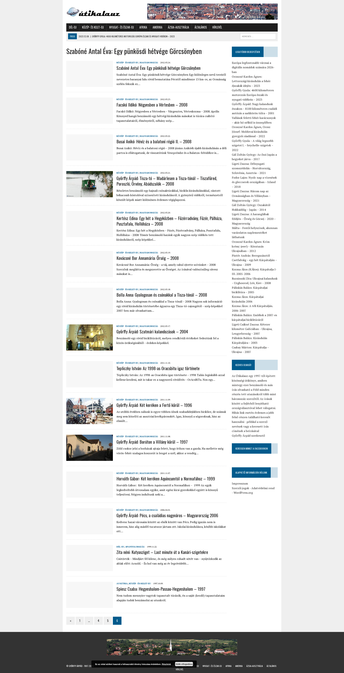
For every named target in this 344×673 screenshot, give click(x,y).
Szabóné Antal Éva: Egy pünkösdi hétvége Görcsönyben (158, 68)
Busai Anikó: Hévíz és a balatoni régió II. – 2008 (154, 141)
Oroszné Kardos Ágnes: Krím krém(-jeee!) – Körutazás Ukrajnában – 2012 (251, 246)
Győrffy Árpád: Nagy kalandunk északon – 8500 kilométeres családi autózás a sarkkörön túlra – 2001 (254, 108)
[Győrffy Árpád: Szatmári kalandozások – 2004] (89, 348)
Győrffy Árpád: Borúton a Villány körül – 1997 (152, 441)
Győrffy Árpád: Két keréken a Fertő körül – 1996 (154, 405)
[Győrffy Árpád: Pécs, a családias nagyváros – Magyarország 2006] (89, 532)
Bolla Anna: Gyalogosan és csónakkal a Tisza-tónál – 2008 (161, 294)
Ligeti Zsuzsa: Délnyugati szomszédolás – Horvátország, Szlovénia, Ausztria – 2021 (251, 168)
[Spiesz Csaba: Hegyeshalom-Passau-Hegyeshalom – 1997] (89, 605)
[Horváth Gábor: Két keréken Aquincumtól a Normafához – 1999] (89, 495)
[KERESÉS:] (258, 36)
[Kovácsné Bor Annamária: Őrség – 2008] (89, 275)
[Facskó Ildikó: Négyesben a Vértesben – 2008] (89, 121)
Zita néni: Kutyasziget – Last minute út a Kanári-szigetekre (162, 552)
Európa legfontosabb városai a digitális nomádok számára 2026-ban (253, 67)
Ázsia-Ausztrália (178, 27)
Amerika (157, 27)
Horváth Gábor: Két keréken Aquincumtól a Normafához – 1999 (165, 478)
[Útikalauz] (99, 11)
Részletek (166, 664)
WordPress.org (243, 493)
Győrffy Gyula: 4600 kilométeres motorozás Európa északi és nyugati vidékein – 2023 (253, 94)
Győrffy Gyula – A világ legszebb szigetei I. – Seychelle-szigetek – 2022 (252, 145)
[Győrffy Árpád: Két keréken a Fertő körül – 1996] (89, 422)
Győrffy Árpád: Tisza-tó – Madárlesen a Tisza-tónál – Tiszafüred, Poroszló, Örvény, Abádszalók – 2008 (166, 181)
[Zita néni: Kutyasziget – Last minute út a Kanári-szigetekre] (89, 569)
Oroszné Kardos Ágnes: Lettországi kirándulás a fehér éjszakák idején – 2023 (251, 81)
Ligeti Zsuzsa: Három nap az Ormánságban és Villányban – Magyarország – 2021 (251, 195)
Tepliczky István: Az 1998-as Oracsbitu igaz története (158, 368)
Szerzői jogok (240, 488)
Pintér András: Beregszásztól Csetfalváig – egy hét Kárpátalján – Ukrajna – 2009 (254, 260)
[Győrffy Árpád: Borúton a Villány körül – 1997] (89, 458)
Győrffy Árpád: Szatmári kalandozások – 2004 (152, 331)
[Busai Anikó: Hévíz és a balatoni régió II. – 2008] (89, 158)
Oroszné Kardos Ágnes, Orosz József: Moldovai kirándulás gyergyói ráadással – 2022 (251, 131)
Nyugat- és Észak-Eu (121, 27)
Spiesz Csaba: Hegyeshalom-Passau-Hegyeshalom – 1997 (160, 588)
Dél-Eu (73, 27)
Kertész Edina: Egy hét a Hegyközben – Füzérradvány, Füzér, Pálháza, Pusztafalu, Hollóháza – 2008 (169, 221)
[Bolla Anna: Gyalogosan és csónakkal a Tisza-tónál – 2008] (89, 311)
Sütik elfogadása (184, 664)
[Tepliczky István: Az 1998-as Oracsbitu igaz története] (89, 385)
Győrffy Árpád (75, 665)
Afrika (143, 27)
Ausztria (122, 583)
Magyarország (149, 62)
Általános (201, 27)
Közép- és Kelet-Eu (93, 27)
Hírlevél (217, 27)
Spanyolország (135, 546)
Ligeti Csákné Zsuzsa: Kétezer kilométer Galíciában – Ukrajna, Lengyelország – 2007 (252, 329)
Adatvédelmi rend (262, 488)
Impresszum (240, 483)
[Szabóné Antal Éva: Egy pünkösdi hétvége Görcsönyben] (89, 84)
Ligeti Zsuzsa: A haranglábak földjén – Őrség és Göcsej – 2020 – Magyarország (254, 218)
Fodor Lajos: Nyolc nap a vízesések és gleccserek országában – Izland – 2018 (254, 182)
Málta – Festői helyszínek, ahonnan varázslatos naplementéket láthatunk (255, 232)
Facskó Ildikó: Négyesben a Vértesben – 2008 (152, 104)
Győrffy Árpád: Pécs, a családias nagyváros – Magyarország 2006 (167, 515)
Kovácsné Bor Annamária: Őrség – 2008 (147, 258)
